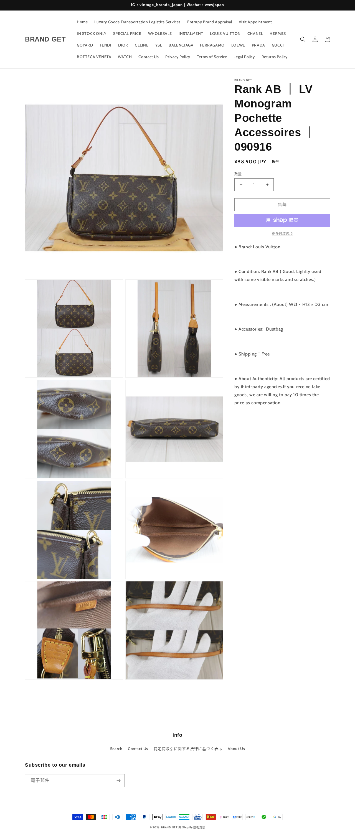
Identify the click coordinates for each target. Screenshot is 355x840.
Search (116, 748)
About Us (236, 748)
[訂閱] (118, 780)
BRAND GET (169, 827)
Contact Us (138, 748)
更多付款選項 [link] (282, 233)
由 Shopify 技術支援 (191, 827)
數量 (238, 173)
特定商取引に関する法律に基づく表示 (188, 748)
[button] (303, 39)
